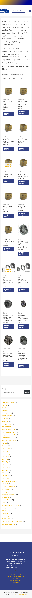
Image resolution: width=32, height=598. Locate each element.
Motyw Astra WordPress (21, 594)
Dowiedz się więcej (8, 180)
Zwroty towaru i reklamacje (16, 576)
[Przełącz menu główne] (30, 10)
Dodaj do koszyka (7, 113)
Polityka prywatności (16, 580)
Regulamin (16, 582)
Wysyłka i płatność (16, 574)
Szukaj (4, 389)
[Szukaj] (24, 10)
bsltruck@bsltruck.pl (11, 567)
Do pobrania (16, 578)
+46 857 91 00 (10, 565)
